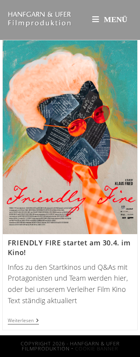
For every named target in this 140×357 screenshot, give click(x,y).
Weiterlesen (23, 321)
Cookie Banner (96, 348)
